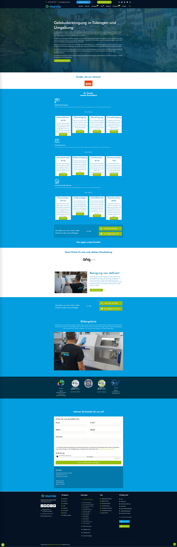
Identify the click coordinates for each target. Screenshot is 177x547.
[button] (130, 6)
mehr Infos (63, 134)
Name (58, 423)
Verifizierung (60, 453)
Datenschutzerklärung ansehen (107, 449)
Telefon (58, 430)
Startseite (81, 6)
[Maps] (127, 2)
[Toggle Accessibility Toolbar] (3, 545)
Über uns (87, 6)
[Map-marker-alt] (54, 505)
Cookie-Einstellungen (126, 517)
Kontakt (124, 6)
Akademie (108, 6)
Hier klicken (90, 456)
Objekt (92, 430)
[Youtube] (125, 2)
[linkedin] (130, 2)
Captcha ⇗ (118, 458)
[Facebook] (122, 2)
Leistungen (94, 6)
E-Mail (92, 423)
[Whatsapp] (51, 505)
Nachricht (59, 437)
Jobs (102, 6)
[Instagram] (119, 2)
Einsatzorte (116, 6)
